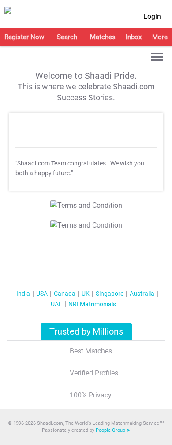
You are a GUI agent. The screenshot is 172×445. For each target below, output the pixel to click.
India (23, 293)
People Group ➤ (113, 430)
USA (42, 293)
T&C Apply (106, 202)
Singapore (109, 293)
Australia (142, 293)
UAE (56, 304)
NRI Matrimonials (92, 304)
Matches (103, 37)
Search (67, 37)
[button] (157, 57)
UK (86, 293)
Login (152, 16)
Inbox (134, 37)
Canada (64, 293)
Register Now (24, 37)
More (160, 37)
